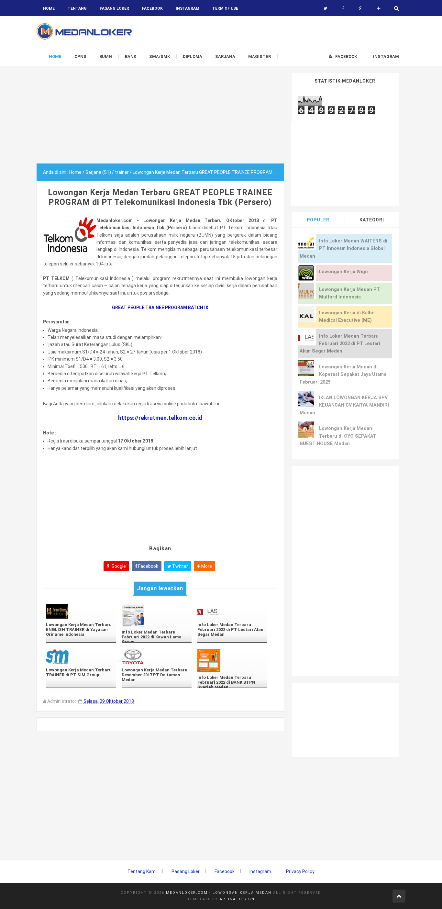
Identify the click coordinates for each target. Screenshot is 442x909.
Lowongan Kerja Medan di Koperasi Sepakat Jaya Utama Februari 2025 (343, 374)
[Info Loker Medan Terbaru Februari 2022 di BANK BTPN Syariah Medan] (232, 660)
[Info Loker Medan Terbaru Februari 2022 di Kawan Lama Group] (157, 615)
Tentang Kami (142, 871)
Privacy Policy (300, 871)
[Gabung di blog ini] (379, 8)
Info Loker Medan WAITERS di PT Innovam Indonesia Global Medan (343, 248)
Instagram (260, 871)
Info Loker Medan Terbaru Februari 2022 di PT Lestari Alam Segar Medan (340, 343)
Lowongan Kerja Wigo (343, 272)
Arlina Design (237, 899)
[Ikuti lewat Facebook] (343, 8)
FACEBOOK (152, 8)
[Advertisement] (160, 118)
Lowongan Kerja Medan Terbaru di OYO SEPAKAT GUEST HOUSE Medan (338, 436)
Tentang (77, 8)
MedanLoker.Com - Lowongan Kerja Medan (218, 893)
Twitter (179, 566)
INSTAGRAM (187, 8)
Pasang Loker (114, 8)
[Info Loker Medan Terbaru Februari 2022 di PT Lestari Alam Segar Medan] (232, 611)
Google (118, 566)
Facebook (147, 566)
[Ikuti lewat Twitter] (325, 8)
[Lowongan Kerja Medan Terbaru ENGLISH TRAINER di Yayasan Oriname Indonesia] (81, 611)
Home (49, 8)
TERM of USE (225, 8)
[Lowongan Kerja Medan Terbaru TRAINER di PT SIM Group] (81, 656)
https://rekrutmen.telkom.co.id (160, 417)
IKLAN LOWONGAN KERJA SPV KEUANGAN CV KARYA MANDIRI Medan (344, 405)
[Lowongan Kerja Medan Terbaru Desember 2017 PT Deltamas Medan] (157, 656)
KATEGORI (371, 219)
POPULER (318, 219)
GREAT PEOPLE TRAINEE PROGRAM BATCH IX (160, 307)
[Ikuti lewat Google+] (361, 8)
